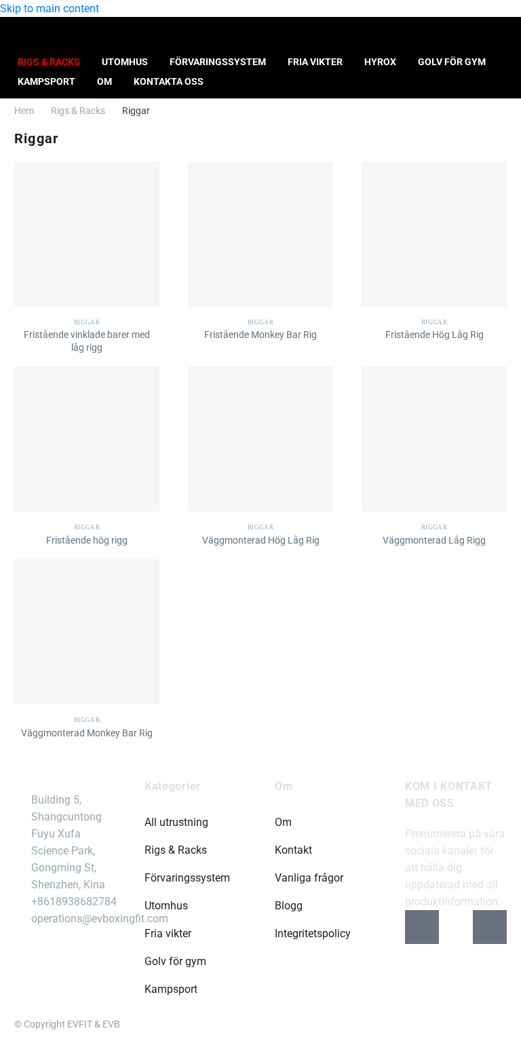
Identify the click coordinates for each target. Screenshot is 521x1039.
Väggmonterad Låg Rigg (434, 540)
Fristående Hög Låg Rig (434, 334)
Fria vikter (315, 61)
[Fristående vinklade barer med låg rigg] (86, 234)
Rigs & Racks (49, 61)
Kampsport (46, 81)
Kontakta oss (169, 81)
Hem (24, 110)
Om (104, 81)
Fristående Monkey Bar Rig (260, 334)
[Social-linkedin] (490, 927)
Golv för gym (452, 61)
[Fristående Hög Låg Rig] (434, 234)
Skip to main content (49, 8)
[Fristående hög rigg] (86, 439)
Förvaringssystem (218, 61)
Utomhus (125, 61)
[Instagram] (456, 927)
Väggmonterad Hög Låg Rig (261, 540)
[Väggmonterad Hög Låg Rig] (260, 439)
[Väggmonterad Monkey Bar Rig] (86, 631)
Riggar (87, 322)
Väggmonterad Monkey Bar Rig (87, 733)
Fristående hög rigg (87, 540)
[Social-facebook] (422, 927)
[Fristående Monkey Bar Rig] (260, 234)
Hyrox (380, 61)
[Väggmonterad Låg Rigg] (434, 439)
